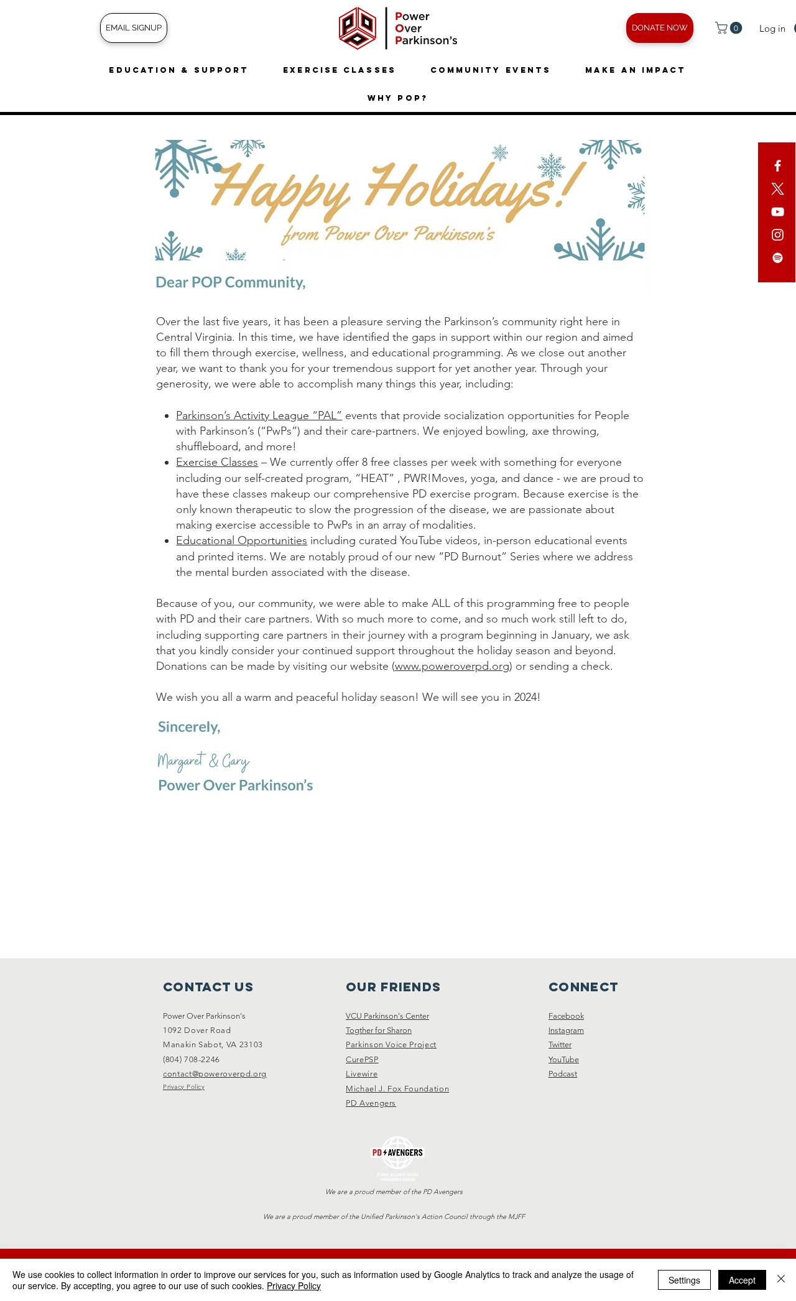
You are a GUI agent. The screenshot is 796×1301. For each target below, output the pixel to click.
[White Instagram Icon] (777, 235)
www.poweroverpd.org (452, 666)
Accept (742, 1280)
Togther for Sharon (379, 1030)
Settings (684, 1280)
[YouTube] (777, 212)
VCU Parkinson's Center (387, 1016)
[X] (777, 189)
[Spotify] (777, 258)
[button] (730, 28)
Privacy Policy (294, 1285)
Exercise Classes (217, 462)
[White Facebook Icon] (777, 166)
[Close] (781, 1280)
